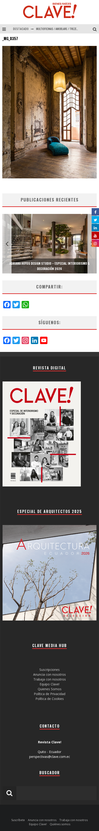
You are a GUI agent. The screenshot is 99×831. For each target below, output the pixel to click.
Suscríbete (18, 820)
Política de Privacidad (49, 694)
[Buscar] (96, 29)
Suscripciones (49, 669)
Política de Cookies (49, 698)
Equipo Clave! (49, 684)
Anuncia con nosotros (49, 674)
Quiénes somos (60, 824)
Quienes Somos (49, 689)
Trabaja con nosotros (49, 679)
